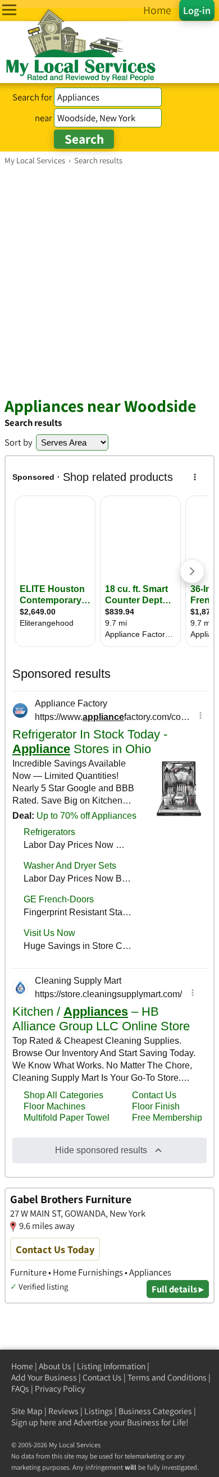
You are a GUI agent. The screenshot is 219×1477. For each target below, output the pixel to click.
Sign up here (33, 1422)
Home (22, 1366)
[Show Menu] (9, 9)
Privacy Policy (60, 1388)
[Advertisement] (109, 280)
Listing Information (111, 1366)
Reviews (63, 1411)
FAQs (20, 1388)
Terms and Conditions (167, 1377)
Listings (98, 1411)
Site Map (27, 1411)
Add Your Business (44, 1377)
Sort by (18, 442)
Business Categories (155, 1411)
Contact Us (102, 1377)
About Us (55, 1366)
